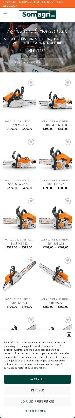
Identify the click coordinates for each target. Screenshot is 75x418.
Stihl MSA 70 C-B (19, 184)
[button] (69, 335)
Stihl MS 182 (19, 243)
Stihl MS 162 (19, 125)
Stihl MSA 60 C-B (56, 125)
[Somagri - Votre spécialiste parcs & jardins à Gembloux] (37, 14)
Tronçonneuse (54, 39)
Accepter (37, 379)
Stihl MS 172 (55, 184)
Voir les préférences (38, 401)
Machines (29, 39)
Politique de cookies (36, 410)
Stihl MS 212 (55, 243)
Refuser (37, 390)
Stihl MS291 (56, 303)
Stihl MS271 (19, 303)
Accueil (10, 39)
